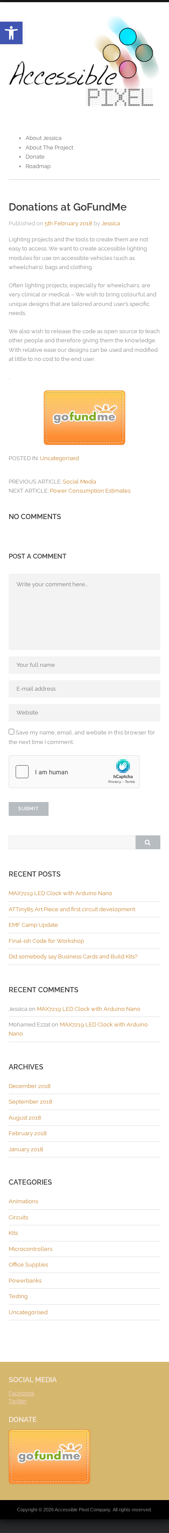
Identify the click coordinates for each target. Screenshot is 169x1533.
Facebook (22, 1393)
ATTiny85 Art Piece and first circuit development (72, 909)
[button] (11, 33)
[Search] (147, 842)
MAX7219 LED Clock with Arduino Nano (60, 893)
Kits (13, 1233)
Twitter (18, 1401)
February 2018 (28, 1133)
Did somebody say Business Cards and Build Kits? (73, 956)
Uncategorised (59, 458)
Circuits (18, 1217)
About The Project (49, 147)
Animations (23, 1201)
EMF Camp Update (33, 925)
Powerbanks (25, 1280)
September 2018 (30, 1101)
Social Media (79, 481)
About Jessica (44, 138)
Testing (18, 1296)
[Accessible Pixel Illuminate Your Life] (84, 107)
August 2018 (25, 1117)
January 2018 (26, 1149)
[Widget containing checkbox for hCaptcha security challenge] (74, 771)
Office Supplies (28, 1264)
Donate (35, 156)
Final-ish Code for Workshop (46, 941)
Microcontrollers (30, 1249)
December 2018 (30, 1086)
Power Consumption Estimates (90, 490)
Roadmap (38, 166)
